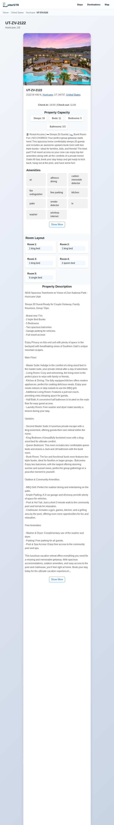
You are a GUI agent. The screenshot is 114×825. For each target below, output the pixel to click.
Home (6, 12)
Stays (80, 4)
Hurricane (30, 12)
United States (17, 12)
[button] (57, 59)
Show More (57, 224)
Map (107, 4)
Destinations (93, 4)
